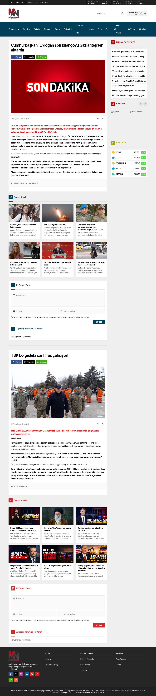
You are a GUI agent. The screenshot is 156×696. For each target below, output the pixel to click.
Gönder (43, 57)
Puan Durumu (121, 659)
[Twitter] (16, 674)
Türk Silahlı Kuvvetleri (21, 486)
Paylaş (18, 57)
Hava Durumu (85, 665)
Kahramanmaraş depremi (29, 183)
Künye (47, 653)
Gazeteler (119, 653)
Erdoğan (16, 183)
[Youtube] (32, 674)
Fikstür (118, 665)
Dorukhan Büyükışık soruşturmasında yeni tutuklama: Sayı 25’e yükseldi (55, 2)
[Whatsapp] (11, 680)
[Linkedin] (27, 674)
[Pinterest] (37, 674)
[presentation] (141, 104)
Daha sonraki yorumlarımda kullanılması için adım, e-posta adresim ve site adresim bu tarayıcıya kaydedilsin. (51, 317)
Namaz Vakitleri (86, 653)
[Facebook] (11, 674)
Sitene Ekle (84, 671)
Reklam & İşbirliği (51, 665)
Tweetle (30, 57)
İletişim (48, 659)
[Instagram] (21, 674)
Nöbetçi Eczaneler (87, 659)
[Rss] (16, 680)
